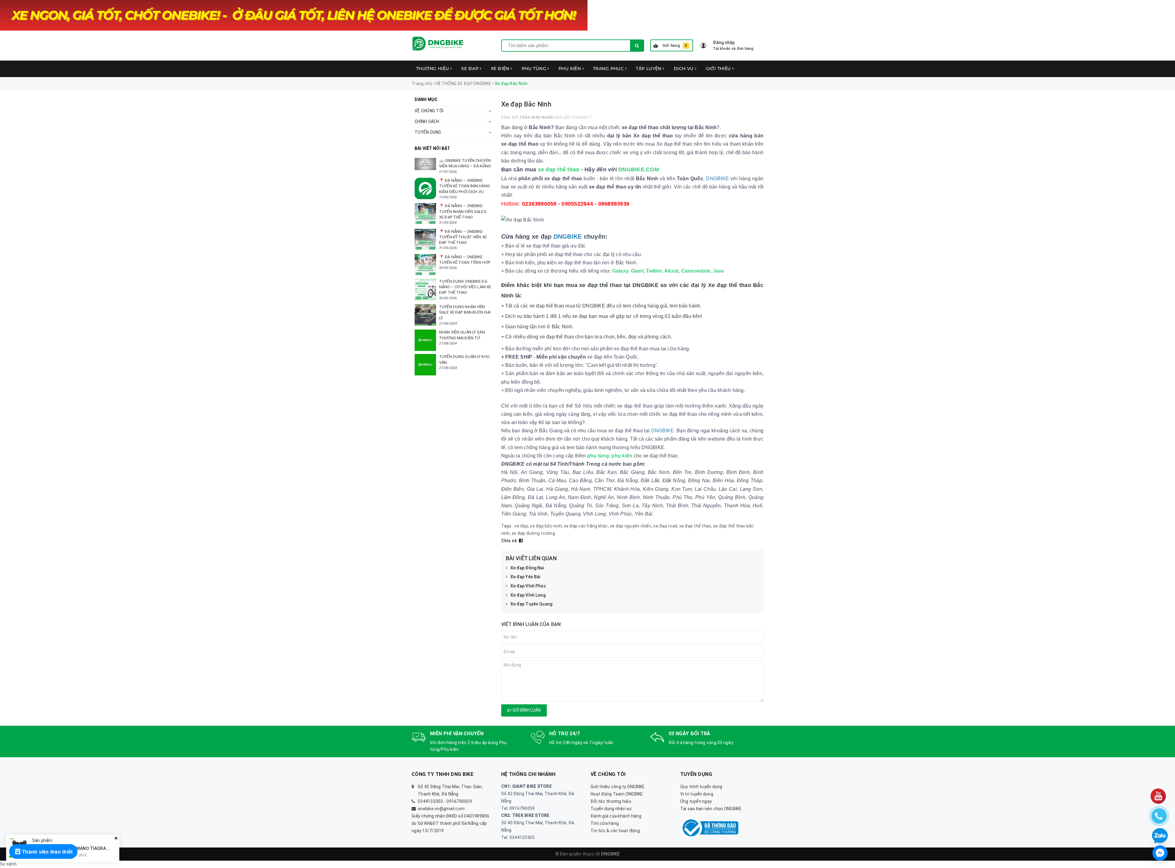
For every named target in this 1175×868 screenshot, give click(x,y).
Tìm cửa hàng (605, 823)
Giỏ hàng (674, 45)
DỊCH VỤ (684, 68)
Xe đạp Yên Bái (525, 576)
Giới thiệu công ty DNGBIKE (618, 786)
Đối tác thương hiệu (611, 801)
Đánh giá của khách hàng (616, 816)
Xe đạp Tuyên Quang (531, 604)
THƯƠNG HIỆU (433, 68)
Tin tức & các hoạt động (615, 830)
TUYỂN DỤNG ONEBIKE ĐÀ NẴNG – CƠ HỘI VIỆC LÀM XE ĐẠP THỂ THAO (465, 287)
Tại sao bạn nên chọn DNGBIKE (711, 808)
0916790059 (459, 801)
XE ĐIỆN (501, 68)
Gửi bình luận (526, 710)
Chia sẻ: (509, 540)
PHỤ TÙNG (535, 68)
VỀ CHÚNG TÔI (429, 110)
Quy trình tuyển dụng (701, 786)
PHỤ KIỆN (570, 68)
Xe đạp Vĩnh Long (528, 595)
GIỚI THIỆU (719, 68)
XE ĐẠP (470, 68)
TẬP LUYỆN (649, 68)
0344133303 (430, 801)
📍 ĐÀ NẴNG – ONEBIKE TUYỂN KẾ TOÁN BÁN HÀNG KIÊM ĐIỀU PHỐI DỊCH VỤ (464, 186)
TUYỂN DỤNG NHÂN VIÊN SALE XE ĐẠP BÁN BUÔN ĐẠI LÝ (465, 312)
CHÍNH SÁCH (427, 121)
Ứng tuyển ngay (696, 801)
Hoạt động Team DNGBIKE (617, 794)
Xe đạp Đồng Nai (527, 567)
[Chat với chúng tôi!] (1160, 853)
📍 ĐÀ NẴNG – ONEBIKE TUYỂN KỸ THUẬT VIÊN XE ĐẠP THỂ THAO (463, 237)
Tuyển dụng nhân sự (611, 808)
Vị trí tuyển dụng (696, 794)
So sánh (8, 864)
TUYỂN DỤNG (428, 132)
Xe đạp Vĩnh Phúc (528, 585)
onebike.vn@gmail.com (441, 808)
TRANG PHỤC (609, 68)
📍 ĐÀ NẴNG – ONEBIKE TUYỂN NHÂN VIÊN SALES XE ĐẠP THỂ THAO (463, 211)
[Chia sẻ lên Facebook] (521, 540)
